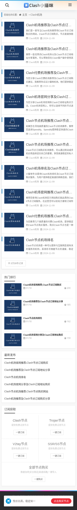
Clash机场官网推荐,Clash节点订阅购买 (26, 362)
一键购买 (38, 479)
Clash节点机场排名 (40, 240)
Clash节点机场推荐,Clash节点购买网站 (26, 391)
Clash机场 (36, 14)
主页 (24, 14)
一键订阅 (20, 432)
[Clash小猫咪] (38, 5)
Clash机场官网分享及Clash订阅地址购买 (27, 384)
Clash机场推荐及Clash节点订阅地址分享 (27, 370)
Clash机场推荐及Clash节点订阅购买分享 (27, 398)
